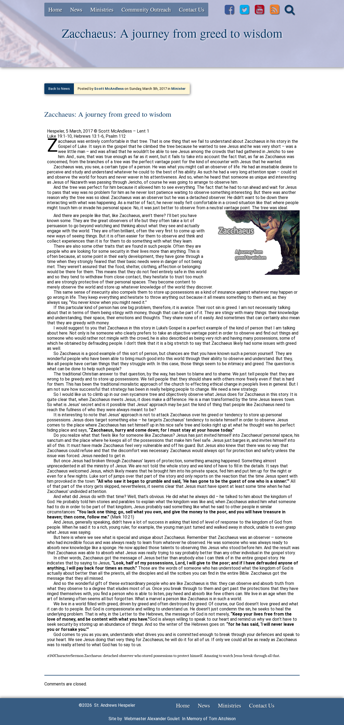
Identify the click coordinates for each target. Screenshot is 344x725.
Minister (178, 89)
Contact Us (191, 9)
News (76, 9)
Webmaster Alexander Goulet (152, 718)
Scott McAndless (109, 89)
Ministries (101, 9)
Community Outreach (146, 9)
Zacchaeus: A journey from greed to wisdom (107, 114)
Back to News (59, 89)
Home (55, 9)
